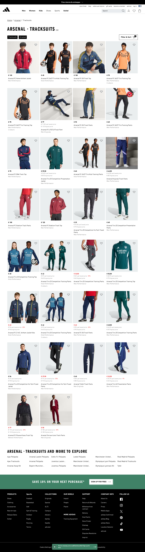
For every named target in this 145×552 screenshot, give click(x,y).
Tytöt (119, 466)
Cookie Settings (45, 547)
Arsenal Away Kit (14, 466)
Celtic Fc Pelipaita (58, 457)
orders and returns (98, 6)
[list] (63, 37)
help (89, 6)
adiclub (129, 6)
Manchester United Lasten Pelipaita (80, 462)
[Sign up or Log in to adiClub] (128, 11)
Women (32, 11)
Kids (41, 11)
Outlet (66, 11)
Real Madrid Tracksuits (126, 461)
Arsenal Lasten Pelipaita (39, 457)
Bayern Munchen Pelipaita (36, 466)
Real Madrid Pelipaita (126, 457)
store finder (83, 6)
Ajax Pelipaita (12, 457)
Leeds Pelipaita (79, 457)
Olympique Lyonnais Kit (104, 466)
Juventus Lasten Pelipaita (57, 462)
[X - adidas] (129, 512)
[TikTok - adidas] (129, 524)
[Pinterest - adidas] (129, 518)
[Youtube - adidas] (129, 530)
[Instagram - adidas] (129, 506)
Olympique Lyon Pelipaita (105, 461)
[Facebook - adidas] (129, 500)
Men (23, 11)
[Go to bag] (139, 11)
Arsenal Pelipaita (36, 461)
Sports (57, 11)
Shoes (48, 11)
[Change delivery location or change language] (140, 6)
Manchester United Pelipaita (80, 466)
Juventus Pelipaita (58, 466)
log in (135, 6)
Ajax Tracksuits (13, 461)
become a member (119, 6)
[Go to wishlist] (134, 11)
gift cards (109, 6)
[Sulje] (54, 546)
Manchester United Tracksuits (103, 457)
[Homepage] (6, 9)
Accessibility (100, 547)
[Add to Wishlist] (36, 45)
